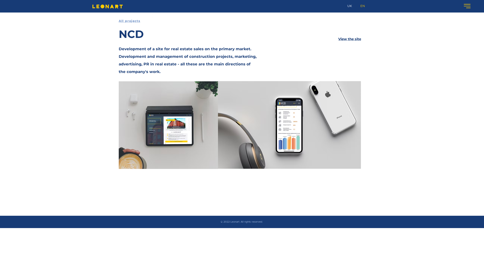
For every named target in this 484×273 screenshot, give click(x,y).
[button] (467, 6)
